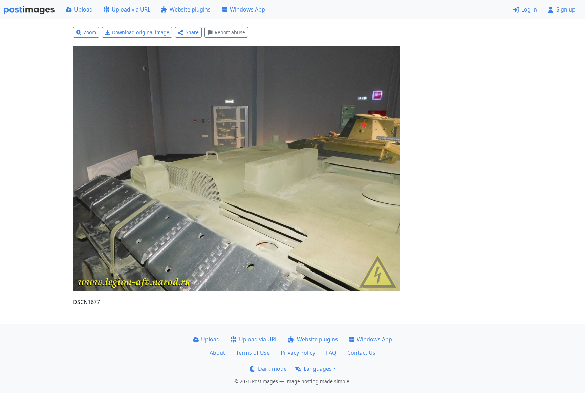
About (217, 352)
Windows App (247, 9)
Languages (318, 368)
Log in (529, 9)
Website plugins (190, 9)
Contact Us (361, 352)
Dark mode (272, 368)
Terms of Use (253, 352)
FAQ (331, 352)
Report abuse (230, 32)
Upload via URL (131, 9)
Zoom (90, 32)
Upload (83, 9)
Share (192, 32)
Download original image (140, 32)
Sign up (566, 9)
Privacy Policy (298, 352)
